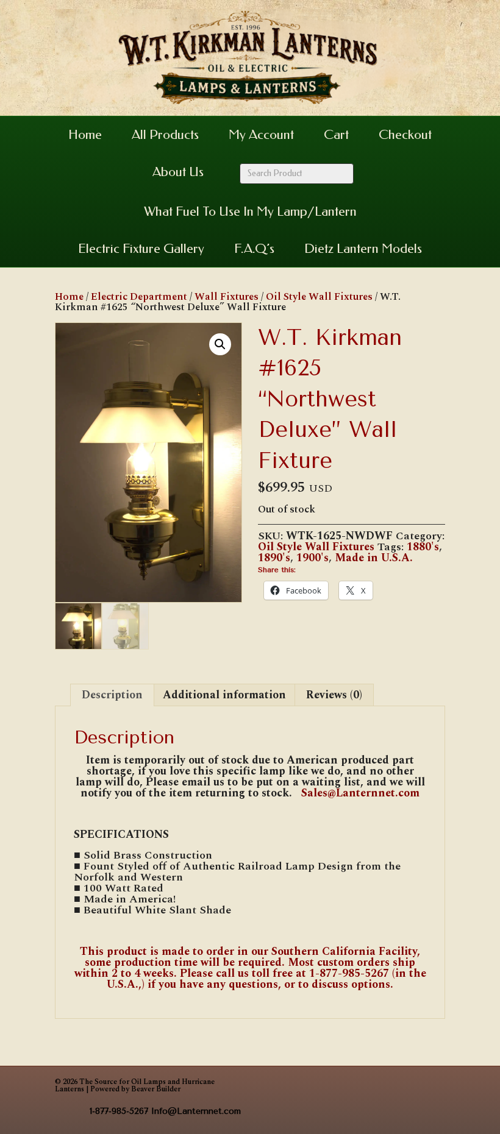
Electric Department (139, 297)
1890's (274, 558)
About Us (178, 172)
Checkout (405, 135)
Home (85, 135)
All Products (165, 135)
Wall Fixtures (227, 297)
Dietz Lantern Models (363, 249)
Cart (336, 135)
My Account (261, 135)
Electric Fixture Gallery (141, 249)
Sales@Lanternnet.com (359, 793)
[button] (220, 344)
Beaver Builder (155, 1089)
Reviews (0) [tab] (334, 695)
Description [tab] (112, 695)
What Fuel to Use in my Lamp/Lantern (250, 211)
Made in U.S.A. (374, 558)
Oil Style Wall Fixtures (319, 297)
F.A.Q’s (254, 249)
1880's (423, 547)
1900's (312, 558)
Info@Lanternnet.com (196, 1111)
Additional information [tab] (224, 695)
